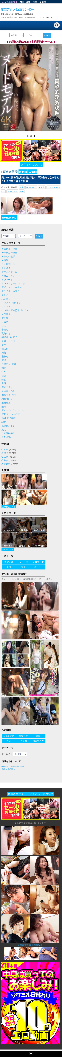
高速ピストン (8, 426)
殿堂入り (23, 736)
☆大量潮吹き (8, 264)
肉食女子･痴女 (9, 395)
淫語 (4, 376)
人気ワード (38, 562)
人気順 (33, 171)
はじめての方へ (8, 769)
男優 (9, 567)
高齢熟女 (8, 464)
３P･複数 (6, 437)
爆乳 (4, 379)
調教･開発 (7, 399)
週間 (28, 2)
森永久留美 (31, 187)
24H (22, 2)
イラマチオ (7, 279)
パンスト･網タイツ (11, 302)
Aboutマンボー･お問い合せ (13, 766)
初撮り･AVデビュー (11, 337)
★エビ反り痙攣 (9, 249)
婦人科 (5, 349)
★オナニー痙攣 (9, 253)
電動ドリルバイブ (11, 414)
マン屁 (5, 318)
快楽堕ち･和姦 (9, 364)
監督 (23, 567)
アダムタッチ (8, 276)
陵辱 (22, 191)
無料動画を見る (9, 217)
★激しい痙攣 (8, 256)
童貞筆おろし (8, 391)
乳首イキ (6, 333)
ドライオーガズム (11, 291)
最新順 (23, 171)
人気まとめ (8, 736)
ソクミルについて (31, 164)
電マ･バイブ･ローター (13, 410)
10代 (6, 449)
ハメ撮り (6, 299)
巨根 (4, 360)
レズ (4, 326)
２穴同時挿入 (8, 433)
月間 (35, 2)
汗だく (5, 372)
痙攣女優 (8, 562)
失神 (4, 345)
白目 (4, 383)
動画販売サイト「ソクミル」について (31, 794)
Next (58, 87)
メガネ (5, 322)
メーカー (38, 567)
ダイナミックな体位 (12, 287)
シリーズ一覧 (8, 550)
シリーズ (23, 562)
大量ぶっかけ (8, 341)
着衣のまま (12, 191)
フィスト (6, 306)
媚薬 (4, 352)
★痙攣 (42, 187)
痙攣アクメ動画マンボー (17, 9)
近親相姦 (6, 403)
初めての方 (38, 741)
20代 (6, 453)
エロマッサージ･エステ (13, 283)
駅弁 (4, 422)
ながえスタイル (9, 272)
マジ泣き (6, 314)
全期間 (42, 2)
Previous (4, 87)
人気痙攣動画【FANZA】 (30, 945)
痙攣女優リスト (9, 507)
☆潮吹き (6, 268)
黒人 (4, 429)
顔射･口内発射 (9, 418)
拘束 (4, 368)
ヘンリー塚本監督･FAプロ (15, 310)
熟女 (6, 460)
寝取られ (6, 356)
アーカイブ (7, 754)
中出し (5, 329)
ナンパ (5, 295)
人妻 (22, 187)
